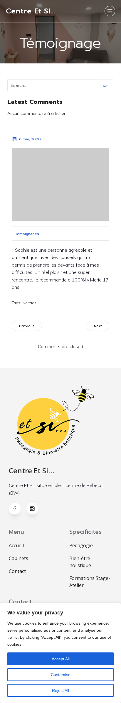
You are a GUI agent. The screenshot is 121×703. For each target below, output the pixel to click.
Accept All (61, 659)
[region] (60, 653)
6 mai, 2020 (30, 139)
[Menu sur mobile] (110, 11)
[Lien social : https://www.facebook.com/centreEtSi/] (17, 508)
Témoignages (27, 233)
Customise (60, 674)
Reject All (60, 690)
